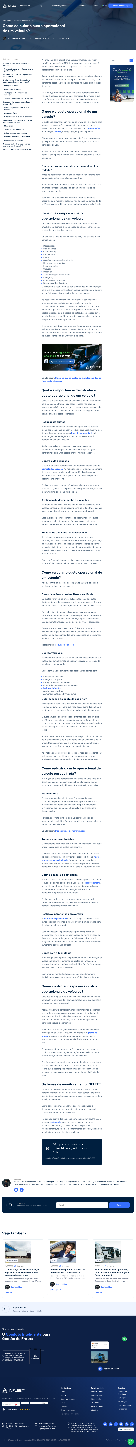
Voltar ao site (25, 6)
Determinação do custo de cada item (18, 117)
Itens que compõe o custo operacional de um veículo (18, 75)
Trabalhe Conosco (68, 1410)
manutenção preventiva (55, 918)
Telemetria (95, 1403)
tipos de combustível (81, 433)
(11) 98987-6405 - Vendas (15, 1423)
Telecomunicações (125, 1405)
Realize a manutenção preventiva (17, 137)
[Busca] (131, 60)
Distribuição (122, 1402)
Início (4, 20)
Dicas (53, 1260)
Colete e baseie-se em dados (15, 133)
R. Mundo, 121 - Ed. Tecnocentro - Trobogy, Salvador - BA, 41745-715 (83, 1424)
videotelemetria (92, 883)
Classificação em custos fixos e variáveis (16, 109)
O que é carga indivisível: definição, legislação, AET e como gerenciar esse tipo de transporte (22, 1272)
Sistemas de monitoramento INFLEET (17, 150)
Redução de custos (11, 86)
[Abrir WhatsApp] (131, 1442)
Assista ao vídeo (111, 1368)
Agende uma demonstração (62, 361)
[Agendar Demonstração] (122, 83)
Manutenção (96, 1399)
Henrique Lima (18, 38)
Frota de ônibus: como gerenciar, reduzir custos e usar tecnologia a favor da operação (112, 1272)
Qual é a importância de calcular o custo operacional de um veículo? (16, 81)
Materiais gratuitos (59, 6)
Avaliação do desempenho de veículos (15, 94)
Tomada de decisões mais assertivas (18, 98)
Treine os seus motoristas (14, 130)
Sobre (63, 1395)
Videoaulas (81, 6)
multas (58, 131)
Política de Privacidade (113, 1440)
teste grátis (55, 1122)
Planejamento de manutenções (70, 831)
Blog (40, 6)
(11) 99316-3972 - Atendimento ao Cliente (17, 1427)
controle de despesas (52, 469)
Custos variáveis (10, 113)
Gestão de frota (18, 20)
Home (63, 1392)
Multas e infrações (52, 688)
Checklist (94, 1410)
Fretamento (122, 1398)
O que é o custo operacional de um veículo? (16, 64)
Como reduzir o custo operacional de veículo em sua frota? (17, 121)
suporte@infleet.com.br (47, 1429)
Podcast (97, 6)
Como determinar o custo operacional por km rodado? (18, 70)
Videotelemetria (97, 1392)
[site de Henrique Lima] (22, 1190)
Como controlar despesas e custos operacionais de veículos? (16, 145)
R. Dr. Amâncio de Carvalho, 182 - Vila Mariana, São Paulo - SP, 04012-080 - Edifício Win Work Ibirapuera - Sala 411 (84, 1429)
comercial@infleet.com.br (47, 1426)
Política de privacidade (70, 1414)
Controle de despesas (12, 89)
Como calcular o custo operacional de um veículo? (17, 103)
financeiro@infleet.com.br (47, 1423)
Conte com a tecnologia (13, 140)
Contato (64, 1406)
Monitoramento (97, 1395)
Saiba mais (9, 1293)
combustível (94, 128)
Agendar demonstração (120, 6)
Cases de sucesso (68, 1399)
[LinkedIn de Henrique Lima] (16, 1190)
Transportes (122, 1409)
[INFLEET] (10, 6)
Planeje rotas (9, 126)
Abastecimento (97, 1406)
